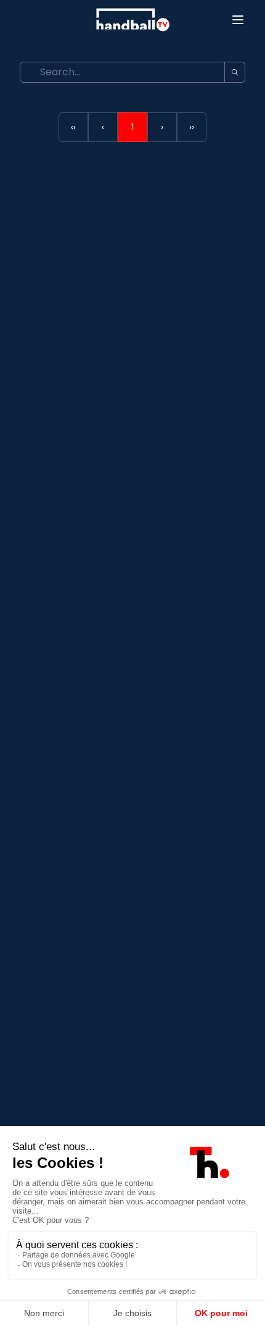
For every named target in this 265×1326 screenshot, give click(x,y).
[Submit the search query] (234, 72)
